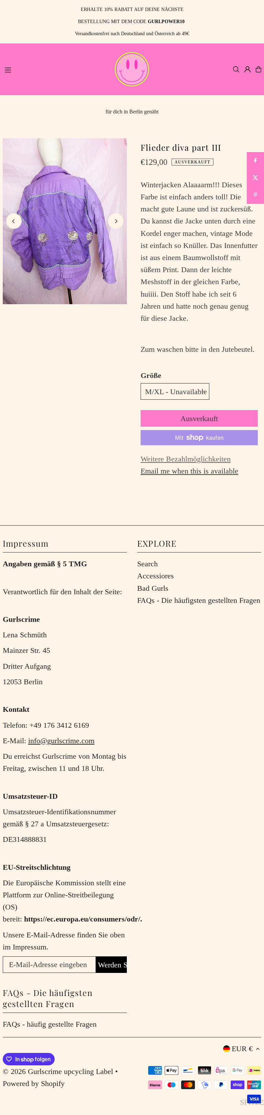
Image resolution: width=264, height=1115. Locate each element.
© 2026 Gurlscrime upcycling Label (58, 1071)
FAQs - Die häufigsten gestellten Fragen (198, 600)
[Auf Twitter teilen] (255, 178)
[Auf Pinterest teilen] (255, 195)
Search (147, 563)
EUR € (242, 1048)
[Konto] (247, 69)
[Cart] (258, 69)
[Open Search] (236, 69)
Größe (151, 375)
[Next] (115, 221)
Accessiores (155, 575)
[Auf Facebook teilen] (255, 160)
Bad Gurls (152, 588)
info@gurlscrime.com (61, 740)
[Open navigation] (55, 69)
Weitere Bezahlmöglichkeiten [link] (186, 459)
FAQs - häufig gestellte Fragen (50, 1024)
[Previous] (14, 221)
